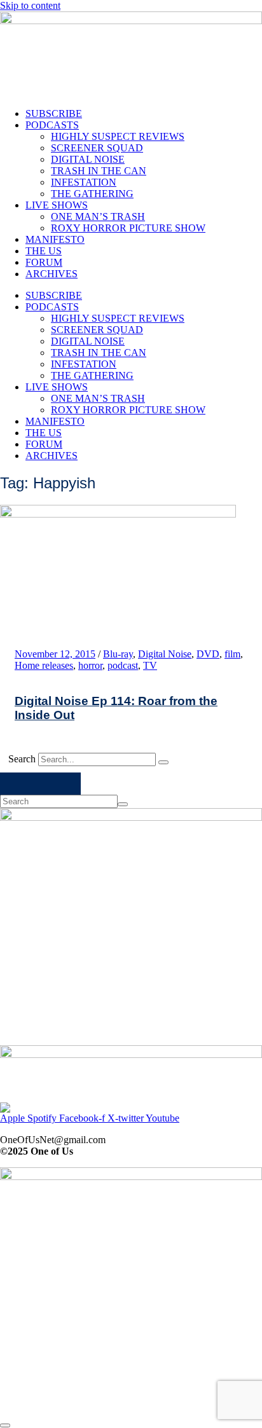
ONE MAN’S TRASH (98, 216)
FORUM (43, 262)
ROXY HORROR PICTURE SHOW (128, 228)
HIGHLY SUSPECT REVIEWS (117, 136)
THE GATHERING (92, 193)
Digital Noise (164, 654)
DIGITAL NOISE (88, 159)
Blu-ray (118, 654)
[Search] (163, 762)
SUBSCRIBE (53, 113)
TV (150, 665)
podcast (122, 665)
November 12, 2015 (55, 654)
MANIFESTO (55, 239)
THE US (43, 250)
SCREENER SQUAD (97, 147)
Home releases (44, 665)
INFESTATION (83, 182)
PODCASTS (52, 125)
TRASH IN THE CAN (98, 170)
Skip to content (30, 5)
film (232, 654)
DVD (208, 654)
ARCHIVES (51, 273)
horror (90, 665)
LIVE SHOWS (56, 205)
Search (22, 758)
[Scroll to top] (5, 1425)
